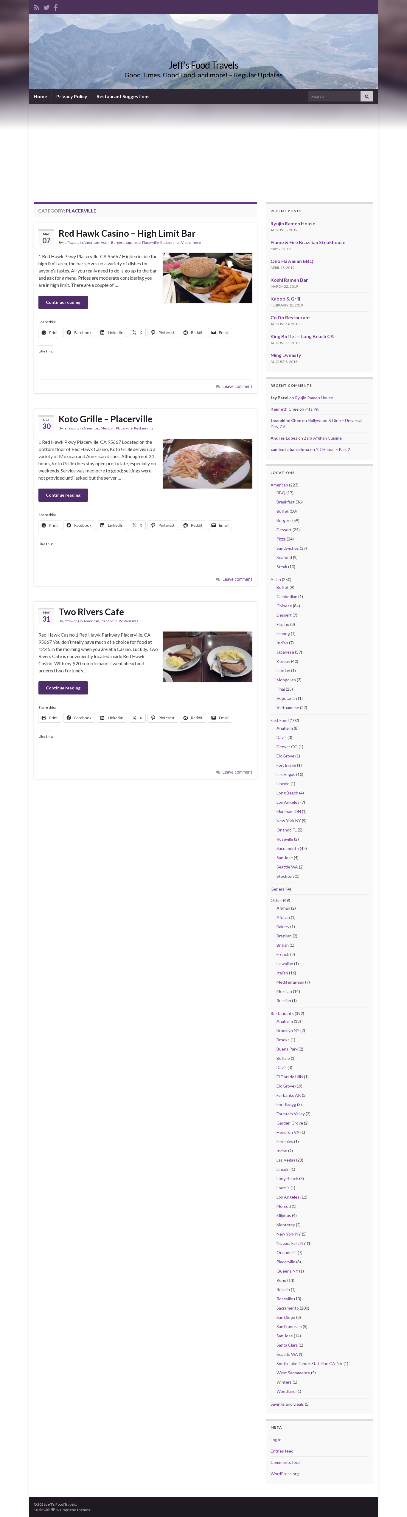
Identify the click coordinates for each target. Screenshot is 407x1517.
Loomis (283, 1187)
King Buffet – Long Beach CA (302, 336)
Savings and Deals (287, 1404)
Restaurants (170, 242)
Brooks (283, 1039)
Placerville (150, 242)
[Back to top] (393, 1503)
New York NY (288, 820)
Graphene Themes (75, 1509)
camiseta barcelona (290, 449)
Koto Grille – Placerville (106, 418)
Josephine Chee (286, 420)
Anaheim (284, 728)
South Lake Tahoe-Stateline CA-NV (309, 1363)
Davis (281, 737)
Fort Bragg (286, 765)
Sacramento (287, 848)
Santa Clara (287, 1344)
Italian (282, 972)
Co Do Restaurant (290, 317)
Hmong (283, 633)
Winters (284, 1381)
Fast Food (280, 720)
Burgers (117, 242)
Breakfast (285, 501)
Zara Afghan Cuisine (323, 438)
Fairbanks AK (288, 1095)
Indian (282, 642)
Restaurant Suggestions (123, 96)
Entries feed (282, 1450)
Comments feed (286, 1462)
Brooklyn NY (287, 1030)
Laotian (283, 670)
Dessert (284, 529)
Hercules (284, 1141)
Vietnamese (191, 242)
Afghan (283, 908)
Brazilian (284, 935)
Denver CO (287, 746)
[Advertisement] (203, 148)
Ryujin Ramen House (293, 223)
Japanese (133, 242)
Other (276, 900)
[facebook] (56, 6)
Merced (283, 1206)
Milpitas (283, 1215)
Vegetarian (286, 698)
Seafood (284, 557)
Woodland (286, 1391)
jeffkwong (71, 242)
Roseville (284, 839)
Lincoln (283, 783)
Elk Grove (285, 755)
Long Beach (287, 792)
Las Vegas (285, 774)
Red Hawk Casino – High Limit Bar (127, 233)
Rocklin (283, 1289)
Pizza (281, 538)
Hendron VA (287, 1132)
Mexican (107, 428)
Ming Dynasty (286, 355)
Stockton (285, 876)
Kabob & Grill (285, 298)
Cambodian (286, 596)
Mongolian (286, 679)
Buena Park (287, 1048)
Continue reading (63, 302)
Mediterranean (290, 982)
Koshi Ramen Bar (289, 280)
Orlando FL (286, 829)
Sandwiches (287, 548)
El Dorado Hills (289, 1076)
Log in (276, 1439)
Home (40, 96)
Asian (105, 242)
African (283, 917)
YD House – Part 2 (333, 449)
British (282, 945)
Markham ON (288, 811)
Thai (280, 688)
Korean (283, 661)
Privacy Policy (71, 96)
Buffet (282, 511)
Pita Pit (312, 409)
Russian (283, 1000)
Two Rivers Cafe (91, 611)
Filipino (282, 624)
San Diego (285, 1317)
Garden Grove (289, 1122)
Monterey (285, 1224)
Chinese (284, 605)
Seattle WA (287, 866)
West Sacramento (293, 1372)
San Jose (284, 857)
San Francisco (289, 1326)
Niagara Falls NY (291, 1243)
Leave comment (237, 386)
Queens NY (287, 1270)
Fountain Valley (290, 1113)
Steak (281, 566)
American (91, 242)
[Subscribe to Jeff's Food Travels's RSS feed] (36, 6)
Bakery (282, 926)
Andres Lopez (284, 438)
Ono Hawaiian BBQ (292, 261)
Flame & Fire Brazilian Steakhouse (308, 242)
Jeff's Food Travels (203, 65)
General (278, 888)
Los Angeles (287, 802)
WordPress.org (285, 1473)
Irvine (281, 1150)
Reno (281, 1280)
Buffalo (283, 1058)
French (282, 954)
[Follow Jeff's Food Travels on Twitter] (46, 6)
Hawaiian (284, 963)
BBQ (280, 492)
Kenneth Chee (285, 409)
